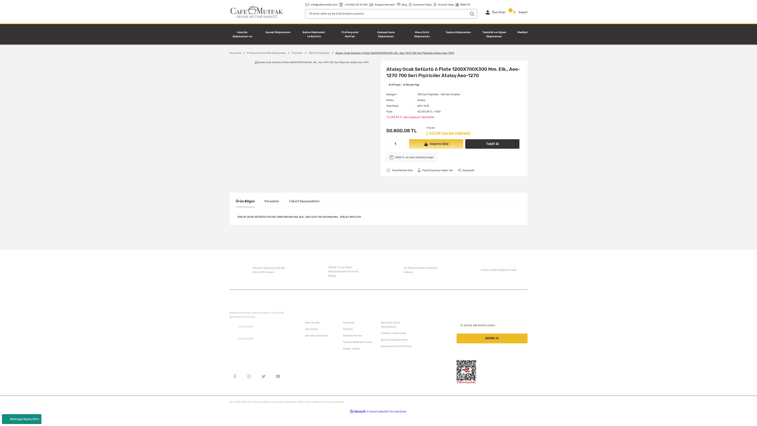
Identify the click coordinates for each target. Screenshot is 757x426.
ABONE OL (492, 338)
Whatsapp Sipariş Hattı (24, 419)
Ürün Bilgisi (245, 201)
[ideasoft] (358, 411)
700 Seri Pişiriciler (428, 94)
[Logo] (256, 12)
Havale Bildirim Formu (357, 342)
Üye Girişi (311, 329)
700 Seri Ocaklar (450, 94)
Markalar (349, 322)
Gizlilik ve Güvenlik (393, 333)
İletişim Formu (352, 335)
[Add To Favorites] (399, 170)
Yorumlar (271, 201)
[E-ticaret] (378, 411)
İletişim (348, 329)
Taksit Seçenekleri (304, 201)
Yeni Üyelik (312, 322)
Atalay (421, 100)
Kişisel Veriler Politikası (396, 346)
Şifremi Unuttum (316, 335)
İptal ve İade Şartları (394, 339)
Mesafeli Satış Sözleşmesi (390, 324)
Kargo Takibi (351, 348)
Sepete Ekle (439, 144)
